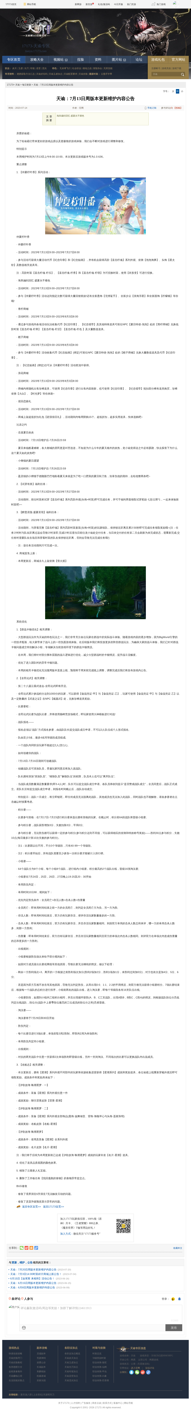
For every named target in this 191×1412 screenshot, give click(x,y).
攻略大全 (37, 59)
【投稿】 (177, 108)
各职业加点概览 (72, 1353)
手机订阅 (151, 108)
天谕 (17, 84)
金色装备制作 (15, 1371)
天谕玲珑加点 (71, 1371)
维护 (22, 1262)
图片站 (119, 60)
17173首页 (11, 4)
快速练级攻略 (15, 1353)
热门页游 (131, 4)
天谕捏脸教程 (15, 1362)
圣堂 (38, 68)
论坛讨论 (149, 1368)
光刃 (26, 68)
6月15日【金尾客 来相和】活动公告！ (32, 1278)
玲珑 (32, 68)
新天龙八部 (26, 1394)
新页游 (89, 4)
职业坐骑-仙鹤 (100, 1367)
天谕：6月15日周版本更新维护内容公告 (33, 1282)
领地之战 (87, 68)
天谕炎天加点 (71, 1358)
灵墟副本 (41, 1353)
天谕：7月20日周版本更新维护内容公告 (33, 1269)
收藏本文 (177, 1248)
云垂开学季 (106, 74)
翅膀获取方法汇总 (26, 74)
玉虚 (20, 68)
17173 (10, 84)
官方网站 (178, 59)
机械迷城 (41, 1376)
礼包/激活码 (104, 4)
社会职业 (76, 68)
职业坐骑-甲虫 (100, 1371)
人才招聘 (75, 1403)
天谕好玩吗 (41, 74)
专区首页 (14, 59)
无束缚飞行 (65, 68)
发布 (174, 1327)
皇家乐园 (41, 1380)
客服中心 (117, 1403)
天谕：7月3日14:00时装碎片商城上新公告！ (36, 1274)
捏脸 (80, 59)
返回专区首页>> (31, 1206)
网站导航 (31, 4)
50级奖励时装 (99, 1358)
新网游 (78, 4)
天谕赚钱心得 (15, 1376)
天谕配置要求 (70, 74)
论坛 (139, 59)
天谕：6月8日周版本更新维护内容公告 (32, 1287)
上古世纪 (37, 1394)
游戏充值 (166, 68)
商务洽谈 (96, 1403)
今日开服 (118, 4)
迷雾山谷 (41, 1362)
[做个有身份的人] (173, 1299)
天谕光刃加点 (71, 1367)
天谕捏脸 (83, 74)
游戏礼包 (158, 59)
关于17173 (63, 1403)
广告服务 (86, 1403)
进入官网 (135, 1368)
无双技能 (108, 68)
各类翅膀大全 (15, 1367)
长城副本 (41, 1367)
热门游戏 (161, 4)
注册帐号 (155, 68)
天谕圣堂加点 (71, 1376)
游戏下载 (176, 68)
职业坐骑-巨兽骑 (101, 1380)
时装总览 (97, 1353)
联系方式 (107, 1403)
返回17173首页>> (53, 1206)
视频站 (61, 60)
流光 (44, 68)
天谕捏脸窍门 (15, 1358)
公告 (30, 1262)
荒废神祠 (41, 1358)
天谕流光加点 (71, 1380)
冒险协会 (97, 68)
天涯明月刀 (48, 1394)
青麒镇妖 (41, 1371)
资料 (98, 59)
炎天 (14, 68)
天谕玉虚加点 (55, 74)
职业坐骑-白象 (100, 1376)
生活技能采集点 (16, 1380)
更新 (14, 1262)
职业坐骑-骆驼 (100, 1362)
